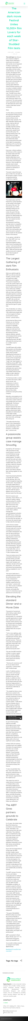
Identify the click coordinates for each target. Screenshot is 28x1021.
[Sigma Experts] (11, 3)
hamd (18, 52)
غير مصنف (15, 53)
